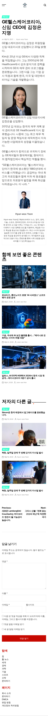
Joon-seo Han (21, 302)
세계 (4, 662)
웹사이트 (30, 604)
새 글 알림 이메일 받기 (14, 629)
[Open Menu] (4, 5)
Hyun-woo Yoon (22, 39)
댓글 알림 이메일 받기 (14, 624)
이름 (5, 593)
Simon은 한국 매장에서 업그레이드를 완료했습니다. (23, 413)
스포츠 (5, 674)
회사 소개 (6, 693)
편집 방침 (6, 702)
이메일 (6, 604)
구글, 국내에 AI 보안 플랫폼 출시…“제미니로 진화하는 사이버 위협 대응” (24, 336)
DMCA (5, 699)
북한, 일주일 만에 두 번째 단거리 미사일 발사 (22, 452)
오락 (4, 678)
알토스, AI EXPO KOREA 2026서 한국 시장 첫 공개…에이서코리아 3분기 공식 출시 (23, 376)
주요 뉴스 (5, 17)
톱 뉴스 (5, 659)
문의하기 (6, 681)
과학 (4, 668)
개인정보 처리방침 (10, 705)
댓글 (5, 561)
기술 (4, 671)
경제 (4, 665)
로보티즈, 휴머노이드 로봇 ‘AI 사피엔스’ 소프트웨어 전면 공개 (23, 296)
